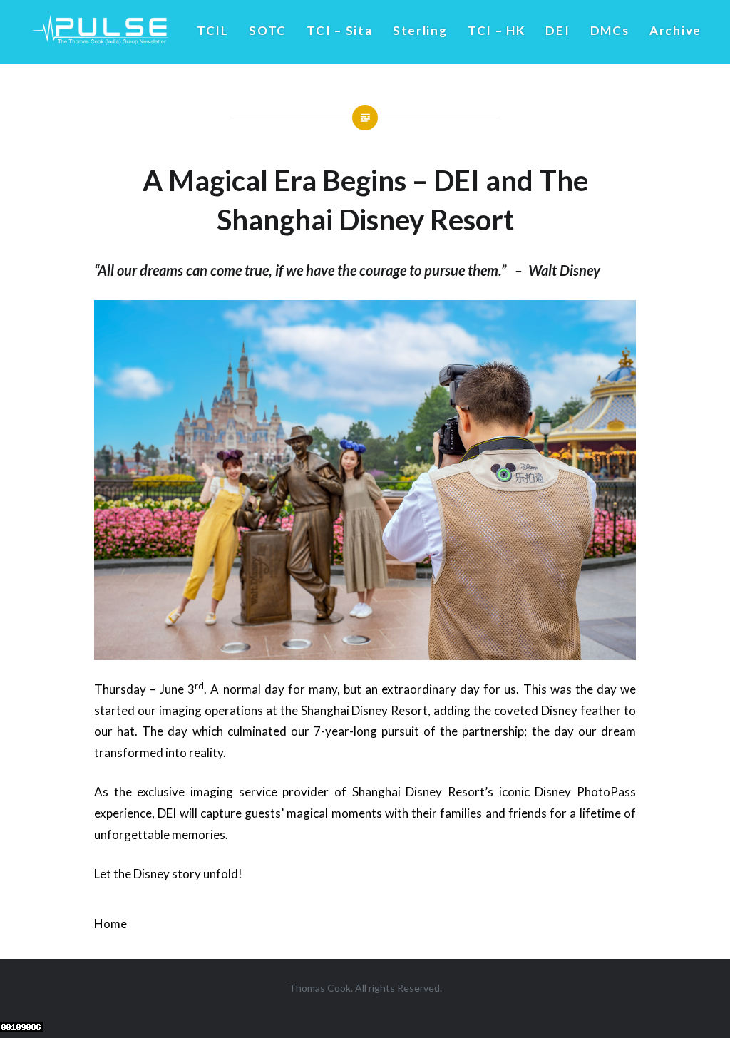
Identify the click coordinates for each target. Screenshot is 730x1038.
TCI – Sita (339, 30)
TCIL (213, 30)
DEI (557, 30)
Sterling (420, 30)
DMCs (609, 30)
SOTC (268, 30)
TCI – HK (496, 30)
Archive (675, 30)
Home (110, 923)
